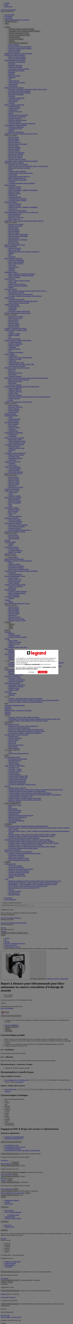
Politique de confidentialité (32, 664)
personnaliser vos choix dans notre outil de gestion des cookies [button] (36, 667)
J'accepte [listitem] (42, 672)
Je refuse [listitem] (31, 672)
